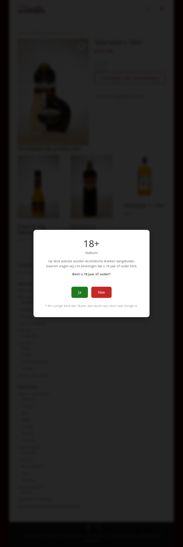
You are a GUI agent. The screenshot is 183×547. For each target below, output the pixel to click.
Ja (79, 292)
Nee (101, 292)
